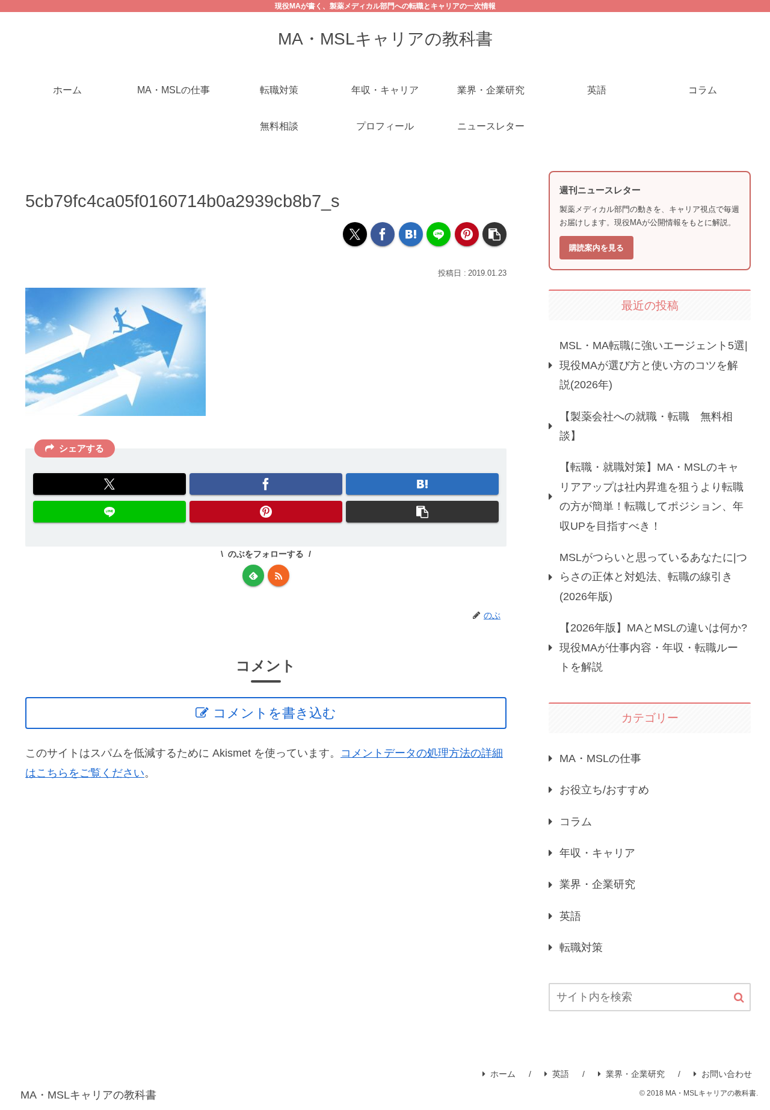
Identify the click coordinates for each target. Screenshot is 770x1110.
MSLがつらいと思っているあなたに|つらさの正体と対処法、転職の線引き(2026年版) (653, 577)
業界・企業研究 (635, 1074)
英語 (560, 1074)
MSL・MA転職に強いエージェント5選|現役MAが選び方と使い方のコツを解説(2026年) (653, 365)
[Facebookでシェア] (383, 234)
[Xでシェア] (355, 234)
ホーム (503, 1074)
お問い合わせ (726, 1074)
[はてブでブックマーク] (411, 234)
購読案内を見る (596, 247)
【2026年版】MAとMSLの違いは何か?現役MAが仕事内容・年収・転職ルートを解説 (653, 647)
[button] (494, 234)
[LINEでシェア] (439, 234)
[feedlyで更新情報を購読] (253, 575)
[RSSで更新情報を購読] (278, 575)
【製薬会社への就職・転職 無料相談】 (646, 426)
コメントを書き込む (274, 713)
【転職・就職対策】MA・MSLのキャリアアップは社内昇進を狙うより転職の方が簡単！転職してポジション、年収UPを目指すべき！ (651, 496)
